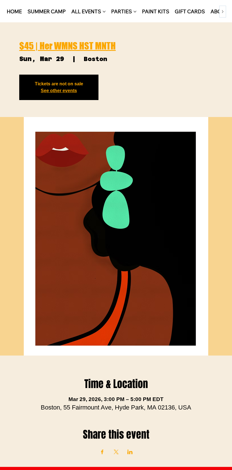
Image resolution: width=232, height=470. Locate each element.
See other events (59, 90)
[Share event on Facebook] (102, 452)
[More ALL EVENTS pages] (104, 11)
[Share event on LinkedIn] (130, 452)
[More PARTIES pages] (135, 11)
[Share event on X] (116, 452)
